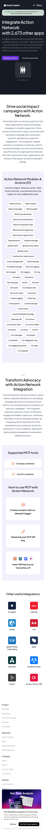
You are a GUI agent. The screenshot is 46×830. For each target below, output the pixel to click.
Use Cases (6, 713)
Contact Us (6, 774)
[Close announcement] (41, 11)
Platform (5, 709)
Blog (4, 741)
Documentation (8, 746)
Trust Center (7, 784)
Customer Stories (9, 718)
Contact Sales (7, 769)
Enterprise (6, 726)
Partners (5, 722)
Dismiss (13, 824)
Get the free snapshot (29, 824)
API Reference (7, 750)
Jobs (4, 765)
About (4, 760)
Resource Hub (7, 737)
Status (4, 788)
